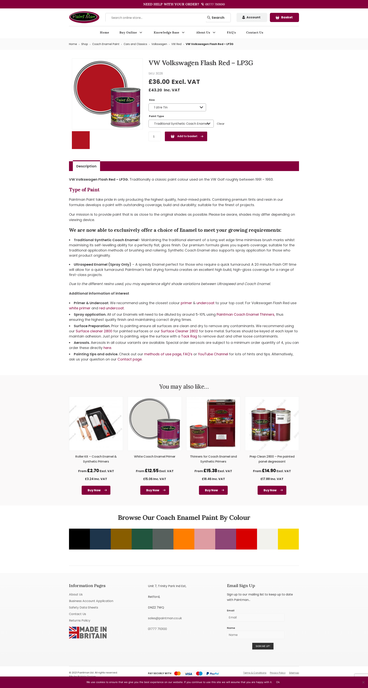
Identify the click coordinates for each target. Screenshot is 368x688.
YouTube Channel (213, 354)
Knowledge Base (166, 32)
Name (231, 628)
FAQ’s (231, 32)
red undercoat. (111, 308)
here (107, 347)
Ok (278, 682)
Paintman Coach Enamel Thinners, (246, 314)
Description (86, 166)
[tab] (86, 166)
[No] (363, 682)
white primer (79, 308)
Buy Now (94, 490)
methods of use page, (163, 354)
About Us (203, 32)
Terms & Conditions (254, 672)
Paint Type (156, 116)
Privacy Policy (278, 672)
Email (230, 610)
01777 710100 (215, 4)
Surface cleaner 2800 (94, 331)
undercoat (205, 303)
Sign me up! (263, 646)
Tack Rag (189, 336)
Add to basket (187, 136)
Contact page (129, 359)
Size (152, 100)
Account (253, 17)
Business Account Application (91, 601)
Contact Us (254, 32)
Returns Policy (79, 620)
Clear (220, 124)
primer (186, 303)
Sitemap (294, 672)
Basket (287, 17)
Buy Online (128, 32)
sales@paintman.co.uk (165, 618)
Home (104, 32)
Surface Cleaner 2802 (180, 331)
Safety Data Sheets (83, 607)
